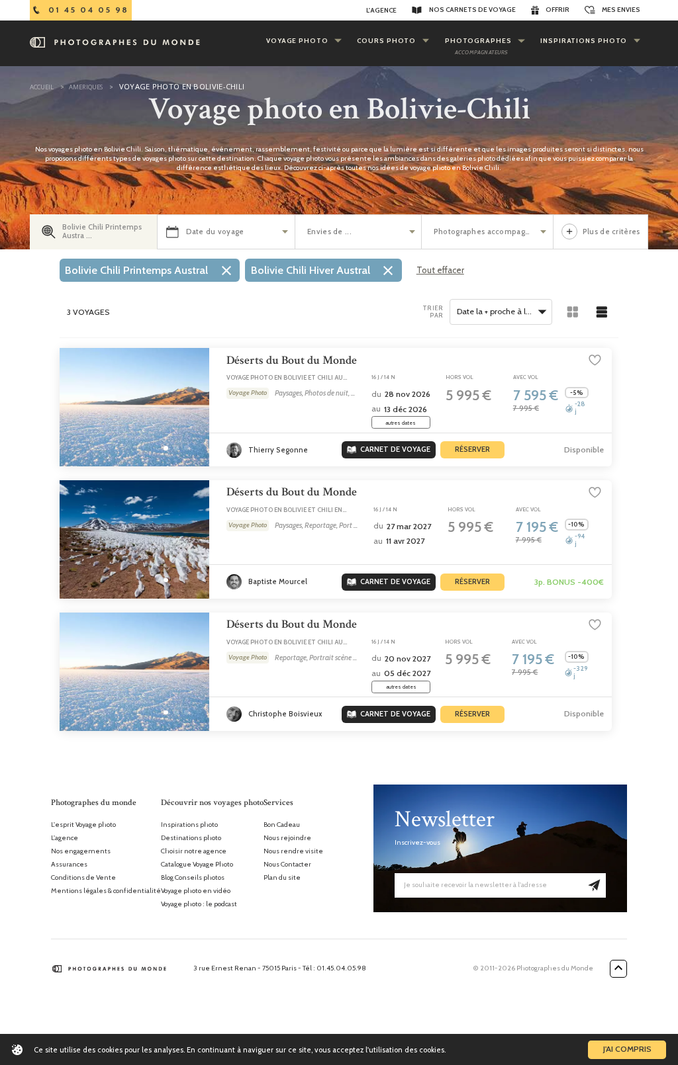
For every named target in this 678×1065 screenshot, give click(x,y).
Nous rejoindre (287, 838)
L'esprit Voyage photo (83, 825)
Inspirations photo (189, 825)
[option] (150, 270)
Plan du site (282, 878)
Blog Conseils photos (192, 878)
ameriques (85, 87)
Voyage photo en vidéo (195, 891)
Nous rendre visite (293, 851)
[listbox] (233, 272)
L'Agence (381, 10)
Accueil (42, 87)
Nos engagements (81, 851)
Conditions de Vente (83, 878)
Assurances (69, 865)
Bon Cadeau (282, 825)
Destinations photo (191, 838)
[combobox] (501, 312)
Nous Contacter (287, 865)
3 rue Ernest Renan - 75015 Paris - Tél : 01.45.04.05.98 (279, 968)
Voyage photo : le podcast (199, 904)
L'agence (64, 838)
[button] (166, 448)
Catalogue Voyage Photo (197, 865)
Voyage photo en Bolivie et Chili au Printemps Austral (284, 381)
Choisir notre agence (193, 851)
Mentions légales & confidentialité (106, 891)
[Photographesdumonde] (133, 42)
